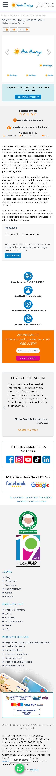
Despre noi (11, 581)
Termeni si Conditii (14, 665)
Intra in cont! (12, 255)
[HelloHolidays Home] (22, 5)
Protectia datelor (14, 621)
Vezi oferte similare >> (28, 97)
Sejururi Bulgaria (17, 497)
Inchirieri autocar (14, 650)
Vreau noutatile (28, 358)
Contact (9, 596)
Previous (7, 52)
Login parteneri (13, 589)
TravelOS (34, 769)
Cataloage (10, 585)
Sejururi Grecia (32, 497)
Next (49, 52)
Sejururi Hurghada (38, 501)
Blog (7, 577)
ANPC (8, 613)
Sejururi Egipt (23, 501)
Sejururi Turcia (46, 497)
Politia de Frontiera (15, 610)
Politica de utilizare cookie (18, 662)
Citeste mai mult (28, 429)
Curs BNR (10, 617)
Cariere (9, 592)
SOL (7, 629)
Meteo (8, 625)
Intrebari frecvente (15, 646)
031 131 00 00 (46, 6)
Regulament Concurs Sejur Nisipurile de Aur (28, 642)
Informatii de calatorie (16, 654)
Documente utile (14, 658)
